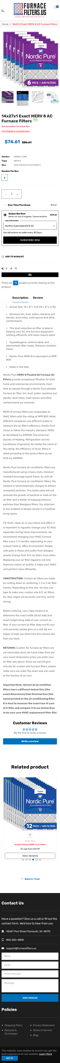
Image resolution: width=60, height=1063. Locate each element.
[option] (30, 819)
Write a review (30, 741)
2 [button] (26, 859)
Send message (30, 998)
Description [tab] (20, 297)
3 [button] (30, 859)
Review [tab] (38, 297)
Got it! (9, 1058)
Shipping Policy (14, 1025)
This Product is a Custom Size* (16, 131)
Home (5, 24)
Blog (35, 1035)
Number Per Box (10, 171)
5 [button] (36, 859)
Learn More (45, 1054)
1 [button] (23, 859)
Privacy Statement (43, 1025)
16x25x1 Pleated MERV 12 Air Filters (30, 844)
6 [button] (40, 859)
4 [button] (33, 859)
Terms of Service (42, 1030)
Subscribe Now (30, 240)
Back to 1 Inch (32, 879)
